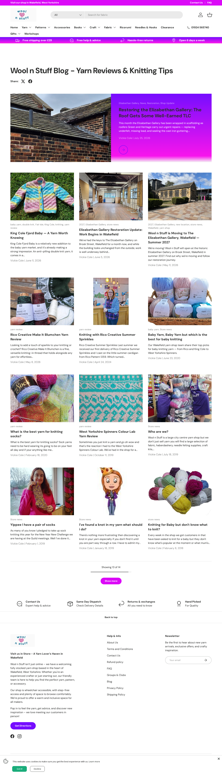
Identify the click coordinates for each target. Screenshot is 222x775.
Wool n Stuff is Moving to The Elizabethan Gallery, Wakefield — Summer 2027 (173, 237)
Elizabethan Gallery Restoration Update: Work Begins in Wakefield (110, 232)
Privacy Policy (115, 688)
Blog (109, 681)
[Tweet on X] (23, 81)
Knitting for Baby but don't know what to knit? (178, 527)
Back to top (111, 617)
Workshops (31, 33)
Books (78, 27)
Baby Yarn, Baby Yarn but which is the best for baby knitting (177, 337)
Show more (111, 580)
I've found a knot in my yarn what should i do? (110, 527)
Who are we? (158, 431)
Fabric (108, 27)
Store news (166, 329)
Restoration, (153, 103)
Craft (93, 27)
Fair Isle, (40, 224)
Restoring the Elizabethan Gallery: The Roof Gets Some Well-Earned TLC (160, 113)
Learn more (94, 761)
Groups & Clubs (116, 675)
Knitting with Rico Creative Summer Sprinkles (107, 337)
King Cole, (50, 224)
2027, (82, 224)
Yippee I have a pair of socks (32, 525)
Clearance (167, 27)
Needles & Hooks (146, 27)
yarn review (16, 329)
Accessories (62, 27)
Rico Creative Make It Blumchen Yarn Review (39, 337)
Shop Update (167, 103)
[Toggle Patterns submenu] (49, 27)
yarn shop (164, 227)
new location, (183, 224)
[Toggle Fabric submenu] (115, 27)
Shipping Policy (116, 694)
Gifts (13, 33)
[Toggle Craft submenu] (99, 27)
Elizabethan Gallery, (129, 103)
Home (14, 27)
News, (143, 103)
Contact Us (196, 2)
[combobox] (117, 15)
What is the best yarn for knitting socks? (36, 433)
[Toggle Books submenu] (84, 27)
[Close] (218, 758)
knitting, (60, 224)
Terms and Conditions (120, 649)
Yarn (24, 27)
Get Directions (23, 725)
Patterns (40, 27)
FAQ (209, 2)
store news (113, 224)
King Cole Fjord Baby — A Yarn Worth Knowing (39, 235)
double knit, (28, 224)
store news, (196, 224)
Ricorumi (125, 27)
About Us (112, 642)
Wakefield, (153, 227)
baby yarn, (16, 224)
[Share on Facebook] (30, 81)
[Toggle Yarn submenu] (30, 27)
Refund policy (115, 662)
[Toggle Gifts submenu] (19, 34)
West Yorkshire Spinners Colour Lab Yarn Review (107, 433)
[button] (209, 14)
